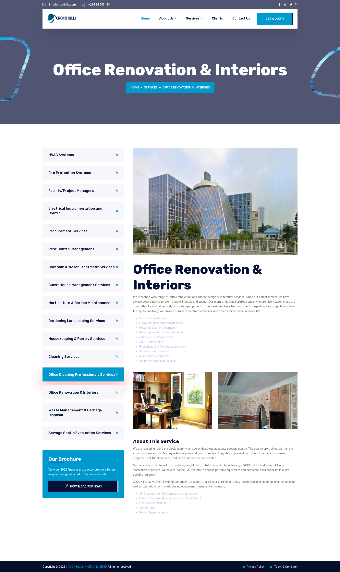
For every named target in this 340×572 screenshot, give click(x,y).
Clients (217, 18)
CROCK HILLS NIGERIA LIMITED (86, 566)
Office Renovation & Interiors (186, 87)
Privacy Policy (255, 566)
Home (145, 18)
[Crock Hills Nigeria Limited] (62, 18)
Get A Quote (275, 18)
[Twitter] (290, 4)
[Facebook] (280, 4)
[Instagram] (285, 4)
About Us (166, 18)
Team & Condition (286, 566)
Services (193, 18)
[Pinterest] (296, 4)
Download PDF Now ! (86, 486)
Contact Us (241, 18)
